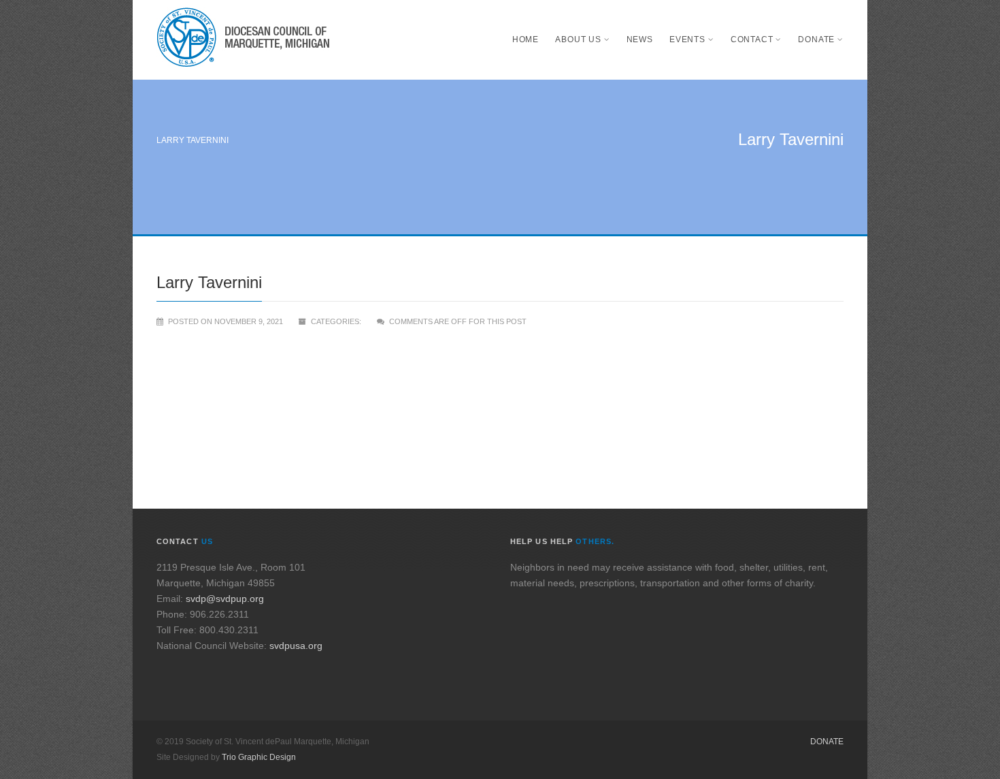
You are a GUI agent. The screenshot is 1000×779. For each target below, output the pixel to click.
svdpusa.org (295, 645)
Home (525, 39)
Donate (816, 39)
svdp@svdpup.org (225, 598)
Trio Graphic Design (259, 757)
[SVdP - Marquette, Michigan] (242, 39)
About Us (578, 39)
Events (687, 39)
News (640, 39)
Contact (752, 39)
